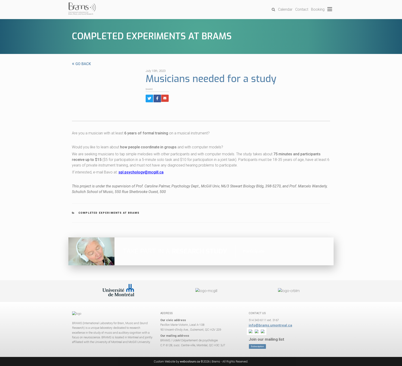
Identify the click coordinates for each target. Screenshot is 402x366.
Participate (254, 251)
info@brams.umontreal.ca (270, 325)
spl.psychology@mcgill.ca (141, 172)
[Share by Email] (165, 98)
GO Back (81, 64)
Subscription (257, 346)
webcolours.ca (190, 361)
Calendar (285, 9)
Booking (318, 9)
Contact (301, 9)
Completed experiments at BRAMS (152, 36)
